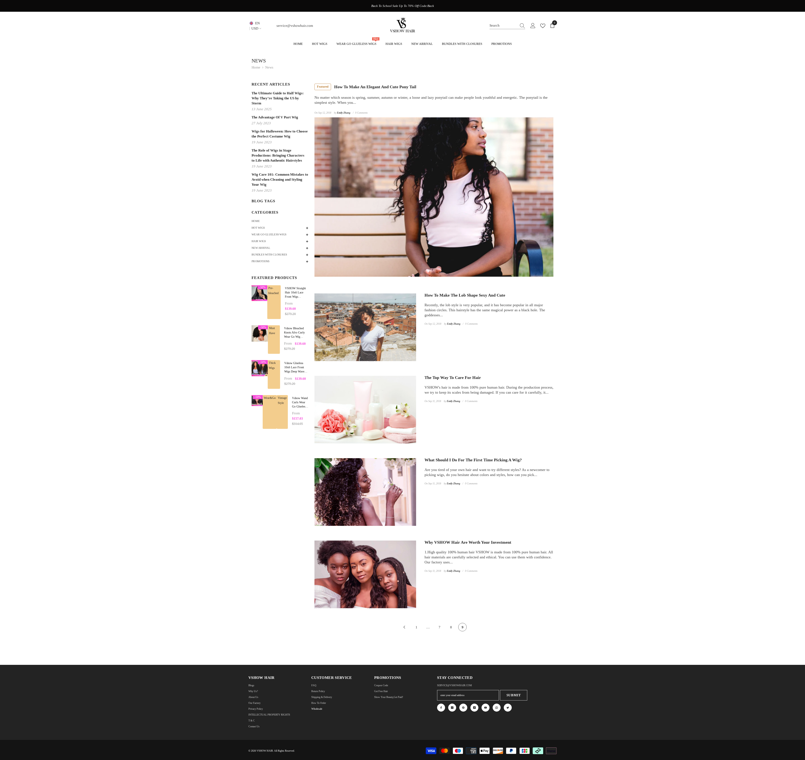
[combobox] (503, 25)
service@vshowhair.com (295, 26)
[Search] (507, 25)
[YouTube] (485, 708)
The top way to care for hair (453, 377)
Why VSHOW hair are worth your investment (468, 542)
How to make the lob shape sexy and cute (465, 295)
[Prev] (404, 627)
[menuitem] (280, 221)
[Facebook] (441, 708)
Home (256, 67)
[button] (280, 228)
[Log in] (532, 25)
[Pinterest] (463, 708)
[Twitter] (508, 708)
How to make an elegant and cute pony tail (366, 86)
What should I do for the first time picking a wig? (473, 460)
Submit (513, 695)
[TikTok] (474, 708)
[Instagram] (452, 708)
